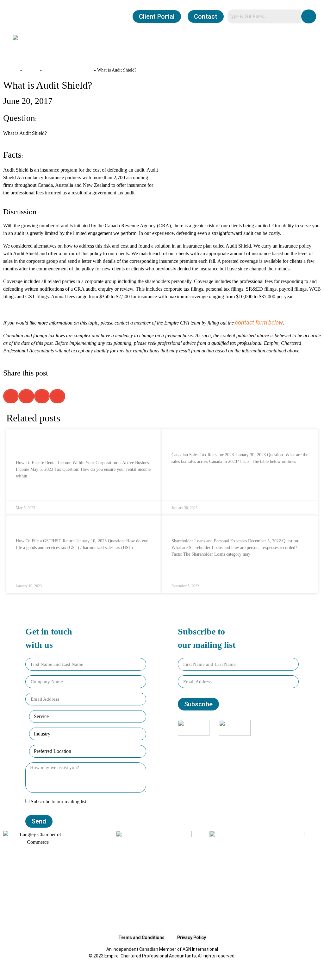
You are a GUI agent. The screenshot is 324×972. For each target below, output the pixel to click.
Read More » (28, 491)
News (30, 69)
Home (11, 69)
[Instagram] (234, 742)
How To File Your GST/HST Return (59, 525)
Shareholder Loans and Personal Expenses (225, 525)
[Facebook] (225, 742)
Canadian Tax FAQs (67, 69)
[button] (17, 49)
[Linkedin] (243, 742)
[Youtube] (251, 742)
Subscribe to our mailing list (58, 802)
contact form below (259, 322)
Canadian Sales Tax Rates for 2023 (216, 439)
